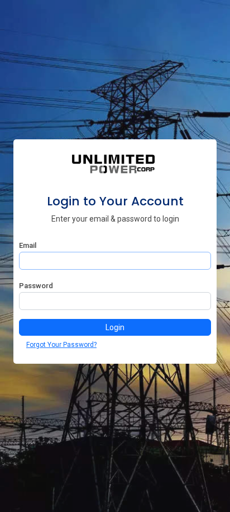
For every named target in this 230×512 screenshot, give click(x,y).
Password (36, 285)
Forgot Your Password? (61, 345)
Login (115, 327)
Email (27, 245)
